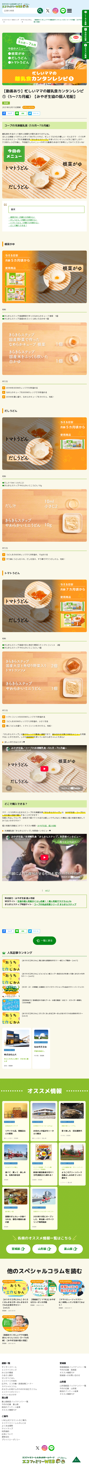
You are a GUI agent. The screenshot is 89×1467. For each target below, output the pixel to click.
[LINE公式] (63, 12)
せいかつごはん (8, 1378)
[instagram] (55, 12)
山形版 (42, 1249)
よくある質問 (7, 1426)
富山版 (68, 1249)
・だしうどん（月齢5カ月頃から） (22, 220)
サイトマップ (7, 1428)
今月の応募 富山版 (10, 1404)
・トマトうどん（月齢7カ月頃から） (23, 222)
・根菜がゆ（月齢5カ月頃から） (22, 217)
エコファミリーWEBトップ (10, 20)
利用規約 (5, 1431)
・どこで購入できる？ (17, 225)
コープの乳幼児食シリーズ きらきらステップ (55, 904)
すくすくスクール (9, 1367)
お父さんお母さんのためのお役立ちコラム (19, 1389)
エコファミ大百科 (9, 1381)
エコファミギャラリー (11, 1392)
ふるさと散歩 (7, 1375)
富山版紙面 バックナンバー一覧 (15, 1401)
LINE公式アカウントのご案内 (14, 1420)
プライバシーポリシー (11, 1439)
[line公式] (51, 1449)
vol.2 (47, 890)
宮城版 (16, 1249)
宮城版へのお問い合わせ (70, 1375)
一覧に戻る (46, 940)
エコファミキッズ (9, 1370)
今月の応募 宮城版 (68, 1370)
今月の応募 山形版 (68, 1388)
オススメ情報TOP (67, 1372)
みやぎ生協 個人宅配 (46, 825)
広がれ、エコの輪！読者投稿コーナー (17, 1383)
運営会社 (5, 1437)
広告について (7, 1434)
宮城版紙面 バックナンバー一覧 (73, 1367)
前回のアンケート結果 (69, 1391)
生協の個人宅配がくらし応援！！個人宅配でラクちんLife (44, 901)
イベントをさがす (9, 1394)
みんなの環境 (7, 1372)
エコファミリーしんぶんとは (14, 1423)
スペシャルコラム (26, 20)
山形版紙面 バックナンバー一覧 (73, 1385)
